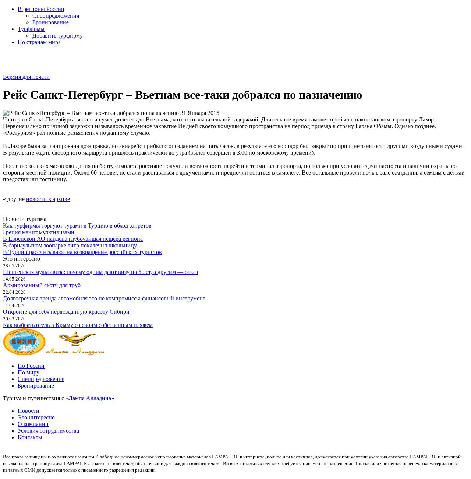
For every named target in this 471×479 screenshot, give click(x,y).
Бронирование (50, 22)
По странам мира (39, 42)
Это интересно (36, 417)
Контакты (30, 437)
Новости (28, 411)
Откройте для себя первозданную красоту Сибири (66, 312)
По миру (28, 372)
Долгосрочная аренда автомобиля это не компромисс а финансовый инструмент (104, 298)
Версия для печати (26, 77)
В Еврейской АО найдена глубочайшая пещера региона (73, 239)
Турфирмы (31, 29)
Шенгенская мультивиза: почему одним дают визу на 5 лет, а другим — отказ (100, 272)
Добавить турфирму (57, 35)
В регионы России (41, 9)
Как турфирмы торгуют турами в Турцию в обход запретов (77, 225)
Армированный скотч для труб (42, 285)
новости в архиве (48, 199)
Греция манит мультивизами (38, 232)
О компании (33, 424)
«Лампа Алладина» (89, 398)
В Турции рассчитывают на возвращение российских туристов (82, 252)
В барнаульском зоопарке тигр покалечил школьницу (70, 245)
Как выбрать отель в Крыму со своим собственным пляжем (78, 325)
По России (31, 366)
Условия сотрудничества (48, 430)
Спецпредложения (55, 16)
